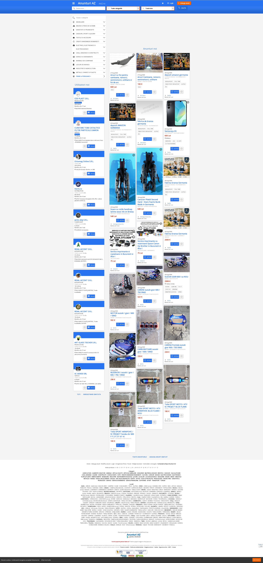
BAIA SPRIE (88, 510)
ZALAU (164, 515)
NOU (112, 90)
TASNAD (115, 517)
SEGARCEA (110, 503)
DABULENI (98, 503)
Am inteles (256, 560)
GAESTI (144, 501)
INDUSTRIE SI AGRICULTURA (86, 68)
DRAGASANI (173, 523)
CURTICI (164, 486)
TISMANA (125, 504)
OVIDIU (155, 499)
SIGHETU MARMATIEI (131, 510)
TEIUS (130, 486)
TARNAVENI (166, 512)
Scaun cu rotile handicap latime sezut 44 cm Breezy (122, 210)
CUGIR (116, 486)
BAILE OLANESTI (154, 523)
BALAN (155, 504)
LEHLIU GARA (155, 495)
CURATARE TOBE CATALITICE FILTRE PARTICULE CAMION (87, 129)
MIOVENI (146, 488)
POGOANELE (109, 495)
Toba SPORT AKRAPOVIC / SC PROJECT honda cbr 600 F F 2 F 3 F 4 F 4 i (122, 434)
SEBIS (101, 488)
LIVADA (88, 517)
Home (88, 464)
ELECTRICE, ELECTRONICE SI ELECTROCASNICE (86, 47)
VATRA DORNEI (170, 519)
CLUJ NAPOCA (155, 497)
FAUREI (89, 493)
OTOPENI (170, 493)
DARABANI (152, 491)
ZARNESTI (155, 493)
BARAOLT (179, 499)
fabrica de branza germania (145, 122)
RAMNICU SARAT (119, 495)
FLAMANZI (167, 491)
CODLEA (123, 493)
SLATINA (154, 514)
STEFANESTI (158, 488)
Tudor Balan (143, 142)
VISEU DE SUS (158, 510)
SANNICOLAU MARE (173, 521)
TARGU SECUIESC (126, 501)
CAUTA (183, 8)
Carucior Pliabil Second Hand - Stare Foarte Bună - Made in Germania (149, 202)
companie (142, 261)
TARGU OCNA (136, 490)
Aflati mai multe (46, 560)
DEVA (99, 506)
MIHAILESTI (170, 503)
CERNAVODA (94, 499)
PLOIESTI (104, 515)
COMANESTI (94, 490)
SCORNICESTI (146, 514)
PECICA (89, 488)
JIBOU (148, 515)
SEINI (122, 510)
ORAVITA (119, 497)
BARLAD (118, 525)
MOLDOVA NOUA (110, 497)
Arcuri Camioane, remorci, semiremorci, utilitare (149, 78)
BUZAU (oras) (85, 495)
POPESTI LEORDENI (154, 508)
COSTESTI (127, 488)
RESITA (134, 497)
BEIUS (161, 490)
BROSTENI (107, 519)
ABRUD (88, 486)
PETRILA (133, 506)
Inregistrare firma (121, 464)
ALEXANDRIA (100, 521)
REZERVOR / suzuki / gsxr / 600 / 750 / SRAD (122, 373)
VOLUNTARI (164, 508)
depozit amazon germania (176, 75)
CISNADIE (132, 517)
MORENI (150, 501)
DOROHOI (160, 491)
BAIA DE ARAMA (177, 510)
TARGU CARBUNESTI (108, 504)
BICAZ (179, 512)
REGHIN (134, 512)
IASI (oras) (94, 508)
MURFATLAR (141, 499)
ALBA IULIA (94, 486)
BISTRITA (119, 491)
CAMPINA (90, 515)
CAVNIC (99, 510)
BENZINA (174, 289)
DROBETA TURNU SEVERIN (90, 512)
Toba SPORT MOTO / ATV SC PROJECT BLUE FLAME (176, 405)
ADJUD (145, 525)
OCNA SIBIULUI (176, 517)
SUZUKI (167, 286)
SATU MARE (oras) (106, 517)
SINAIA (110, 515)
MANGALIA (126, 499)
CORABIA (131, 514)
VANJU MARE (116, 512)
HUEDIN (171, 497)
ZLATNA (135, 486)
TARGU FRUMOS (110, 508)
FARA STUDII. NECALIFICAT (172, 84)
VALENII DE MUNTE (124, 515)
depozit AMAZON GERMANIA (118, 126)
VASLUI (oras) (130, 525)
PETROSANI (140, 506)
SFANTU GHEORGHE (114, 501)
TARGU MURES (157, 512)
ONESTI (116, 490)
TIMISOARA (83, 523)
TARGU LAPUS (142, 510)
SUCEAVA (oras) (160, 519)
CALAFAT (85, 503)
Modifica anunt (105, 464)
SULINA (115, 523)
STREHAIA (108, 512)
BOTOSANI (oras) (137, 491)
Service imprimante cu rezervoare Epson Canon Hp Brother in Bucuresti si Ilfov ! (149, 245)
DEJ (162, 497)
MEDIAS (155, 517)
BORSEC (160, 504)
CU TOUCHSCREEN (170, 143)
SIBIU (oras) (84, 519)
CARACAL (124, 514)
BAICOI (173, 514)
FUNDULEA (147, 495)
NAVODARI (149, 499)
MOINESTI (110, 490)
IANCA (94, 493)
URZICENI (179, 506)
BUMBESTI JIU (85, 504)
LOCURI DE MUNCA (82, 65)
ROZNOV (99, 514)
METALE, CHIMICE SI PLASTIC (86, 72)
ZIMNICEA (137, 521)
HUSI (123, 525)
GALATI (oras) (125, 503)
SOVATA (149, 512)
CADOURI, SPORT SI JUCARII (85, 34)
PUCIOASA (157, 501)
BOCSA (93, 497)
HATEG (104, 506)
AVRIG (126, 517)
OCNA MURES (123, 486)
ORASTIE (127, 506)
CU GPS (179, 141)
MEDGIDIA (134, 499)
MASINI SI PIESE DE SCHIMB (85, 26)
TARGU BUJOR (134, 503)
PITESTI (152, 488)
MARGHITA (167, 490)
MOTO (169, 300)
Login (113, 464)
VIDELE (131, 521)
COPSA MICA (139, 517)
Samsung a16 (170, 131)
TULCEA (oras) (122, 523)
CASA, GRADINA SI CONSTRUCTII (87, 53)
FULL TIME (177, 81)
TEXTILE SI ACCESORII (83, 38)
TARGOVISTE (165, 501)
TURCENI (131, 504)
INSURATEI (100, 493)
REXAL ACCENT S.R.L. (83, 249)
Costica (169, 152)
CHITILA (129, 508)
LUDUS (129, 512)
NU (166, 87)
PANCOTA (83, 488)
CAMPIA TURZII (146, 497)
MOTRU (92, 504)
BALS (119, 514)
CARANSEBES (100, 497)
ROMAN (93, 514)
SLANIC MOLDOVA (125, 490)
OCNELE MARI (93, 525)
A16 (174, 141)
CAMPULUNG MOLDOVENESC (120, 519)
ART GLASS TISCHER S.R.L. (85, 342)
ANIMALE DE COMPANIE (84, 61)
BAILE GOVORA (144, 523)
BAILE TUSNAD (148, 504)
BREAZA (178, 514)
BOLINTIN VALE (151, 503)
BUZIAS (148, 521)
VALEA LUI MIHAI (97, 491)
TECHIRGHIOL (163, 499)
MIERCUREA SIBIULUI (165, 517)
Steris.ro (78, 189)
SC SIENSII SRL (80, 373)
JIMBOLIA (154, 521)
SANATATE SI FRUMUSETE (85, 30)
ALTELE (183, 84)
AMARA (160, 506)
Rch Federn (115, 98)
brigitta (169, 95)
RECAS (165, 521)
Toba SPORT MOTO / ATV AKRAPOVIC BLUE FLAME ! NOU (149, 410)
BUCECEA (145, 491)
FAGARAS (130, 493)
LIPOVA (174, 486)
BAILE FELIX (155, 490)
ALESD (149, 490)
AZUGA (168, 514)
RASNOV (142, 493)
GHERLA (165, 497)
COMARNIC (97, 515)
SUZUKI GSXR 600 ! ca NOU (176, 276)
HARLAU (87, 508)
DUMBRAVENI (148, 517)
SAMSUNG (168, 141)
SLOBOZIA (172, 506)
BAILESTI (177, 501)
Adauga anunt (95, 464)
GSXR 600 (173, 286)
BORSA (94, 510)
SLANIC (115, 515)
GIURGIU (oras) (162, 503)
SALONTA (85, 491)
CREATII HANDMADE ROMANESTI (87, 41)
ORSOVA (101, 512)
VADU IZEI (150, 510)
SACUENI (180, 490)
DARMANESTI (103, 490)
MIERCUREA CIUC (169, 504)
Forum (129, 464)
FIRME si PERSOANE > (83, 76)
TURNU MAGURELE (122, 521)
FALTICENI (133, 519)
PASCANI (101, 508)
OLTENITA (163, 495)
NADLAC (179, 486)
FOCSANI (150, 525)
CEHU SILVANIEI (140, 515)
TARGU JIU (118, 504)
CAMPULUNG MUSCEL (116, 488)
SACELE (148, 493)
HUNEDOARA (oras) (113, 506)
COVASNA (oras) (87, 501)
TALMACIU (92, 519)
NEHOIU (92, 495)
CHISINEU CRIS (156, 486)
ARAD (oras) (147, 486)
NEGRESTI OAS (95, 517)
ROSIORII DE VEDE (110, 521)
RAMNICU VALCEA (103, 525)
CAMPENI (110, 486)
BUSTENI (84, 515)
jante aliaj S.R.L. (81, 220)
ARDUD (178, 515)
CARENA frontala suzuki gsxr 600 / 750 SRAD (175, 346)
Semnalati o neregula (149, 464)
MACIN (110, 523)
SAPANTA (117, 510)
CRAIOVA (92, 503)
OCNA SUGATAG (108, 510)
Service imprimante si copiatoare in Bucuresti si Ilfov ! (121, 254)
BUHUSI (87, 490)
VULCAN (147, 506)
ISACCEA (104, 523)
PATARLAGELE (100, 495)
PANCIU (171, 525)
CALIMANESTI (164, 523)
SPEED (180, 292)
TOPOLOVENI (167, 488)
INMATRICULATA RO (170, 292)
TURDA (177, 497)
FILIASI (104, 503)
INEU (169, 486)
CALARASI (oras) (138, 495)
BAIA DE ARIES (102, 486)
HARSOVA (119, 499)
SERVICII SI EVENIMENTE (84, 57)
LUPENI (121, 506)
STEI (90, 491)
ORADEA (174, 490)
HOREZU (180, 523)
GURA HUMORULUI (142, 519)
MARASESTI (157, 525)
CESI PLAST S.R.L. (81, 98)
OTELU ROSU (127, 497)
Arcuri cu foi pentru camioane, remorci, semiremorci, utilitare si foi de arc (121, 79)
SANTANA (95, 488)
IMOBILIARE (80, 22)
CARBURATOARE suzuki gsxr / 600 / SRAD (148, 350)
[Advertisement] (150, 29)
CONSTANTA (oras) (104, 499)
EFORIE (113, 499)
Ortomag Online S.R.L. (84, 161)
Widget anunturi (137, 464)
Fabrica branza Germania (176, 182)
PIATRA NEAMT (85, 514)
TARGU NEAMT (107, 514)
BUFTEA (123, 508)
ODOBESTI (165, 525)
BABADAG (98, 523)
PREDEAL (136, 493)
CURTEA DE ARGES (137, 488)
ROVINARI (98, 504)
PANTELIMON (144, 508)
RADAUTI (151, 519)
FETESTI (166, 506)
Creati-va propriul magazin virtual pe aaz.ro (140, 541)
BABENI (136, 523)
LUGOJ (160, 521)
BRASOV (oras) (115, 493)
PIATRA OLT (138, 514)
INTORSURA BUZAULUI (100, 501)
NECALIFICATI (168, 81)
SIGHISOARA (142, 512)
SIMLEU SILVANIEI (156, 515)
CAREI (83, 517)
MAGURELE (135, 508)
